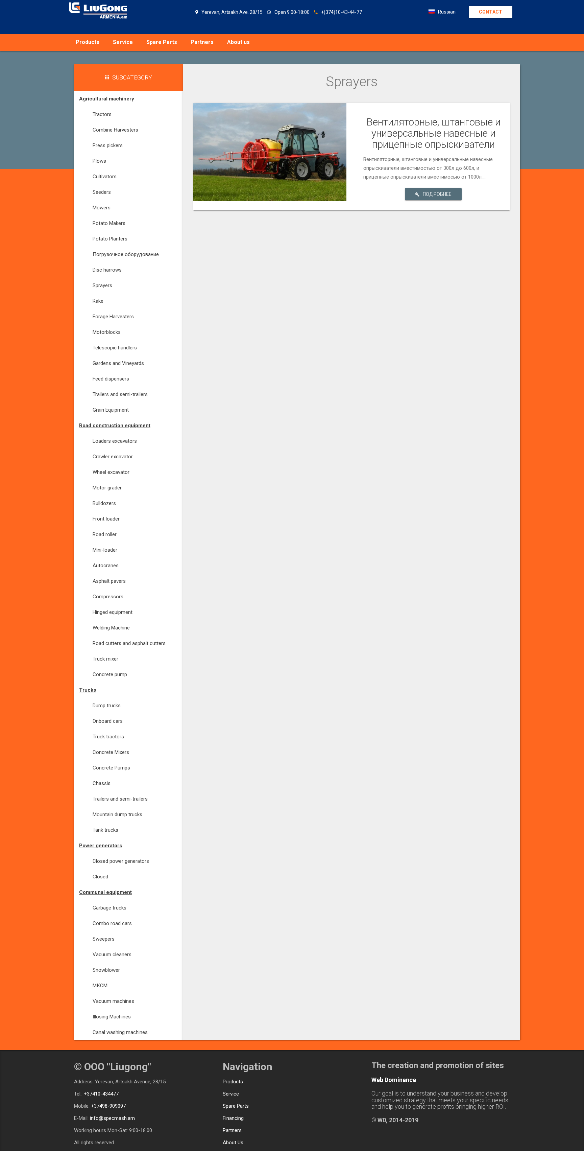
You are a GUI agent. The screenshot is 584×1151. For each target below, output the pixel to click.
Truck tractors (108, 737)
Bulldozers (104, 503)
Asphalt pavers (109, 581)
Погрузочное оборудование (126, 254)
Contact (490, 12)
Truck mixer (105, 659)
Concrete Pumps (111, 768)
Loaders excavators (115, 441)
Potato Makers (109, 223)
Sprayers (102, 285)
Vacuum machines (113, 1001)
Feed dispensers (111, 379)
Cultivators (105, 177)
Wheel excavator (111, 472)
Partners (202, 42)
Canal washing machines (120, 1032)
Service (123, 42)
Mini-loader (105, 550)
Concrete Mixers (111, 752)
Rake (98, 301)
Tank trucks (105, 830)
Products (87, 42)
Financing (233, 1118)
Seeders (102, 192)
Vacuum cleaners (112, 954)
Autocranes (106, 565)
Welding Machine (111, 628)
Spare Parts (161, 42)
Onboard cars (108, 721)
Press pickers (108, 145)
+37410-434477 (101, 1094)
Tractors (102, 114)
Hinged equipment (112, 612)
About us (238, 42)
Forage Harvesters (113, 317)
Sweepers (104, 939)
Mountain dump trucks (117, 814)
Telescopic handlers (115, 348)
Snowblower (106, 970)
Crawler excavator (113, 457)
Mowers (102, 208)
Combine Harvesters (115, 130)
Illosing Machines (112, 1017)
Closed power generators (121, 861)
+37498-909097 (108, 1106)
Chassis (102, 783)
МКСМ (100, 986)
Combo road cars (112, 923)
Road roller (105, 534)
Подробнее (437, 194)
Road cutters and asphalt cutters (129, 643)
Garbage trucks (109, 908)
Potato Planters (110, 239)
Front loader (106, 519)
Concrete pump (110, 674)
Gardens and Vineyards (118, 363)
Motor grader (107, 488)
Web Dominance (393, 1079)
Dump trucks (107, 706)
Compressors (108, 597)
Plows (99, 161)
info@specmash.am (112, 1118)
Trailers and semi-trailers (120, 394)
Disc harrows (107, 270)
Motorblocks (107, 332)
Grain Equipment (111, 410)
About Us (233, 1143)
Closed (100, 877)
